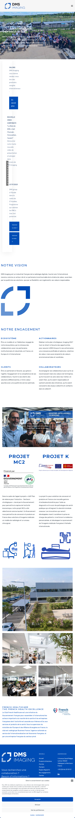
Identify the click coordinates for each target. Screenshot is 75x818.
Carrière (41, 775)
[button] (72, 781)
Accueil (41, 758)
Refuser (37, 805)
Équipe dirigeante (44, 770)
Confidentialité (40, 815)
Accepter (37, 799)
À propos (41, 767)
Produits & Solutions (45, 761)
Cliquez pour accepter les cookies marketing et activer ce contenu (7, 173)
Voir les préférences (37, 810)
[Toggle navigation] (61, 6)
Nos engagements (44, 773)
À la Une (41, 764)
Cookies (32, 815)
